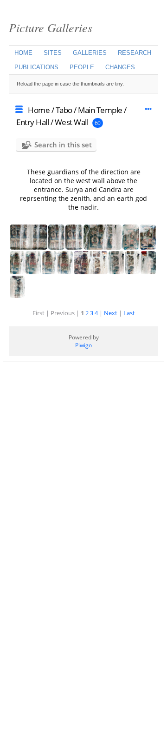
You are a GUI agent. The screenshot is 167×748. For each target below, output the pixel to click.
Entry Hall (32, 122)
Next (110, 313)
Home (23, 52)
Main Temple (100, 110)
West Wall (72, 122)
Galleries (90, 52)
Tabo (64, 110)
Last (129, 313)
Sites (53, 52)
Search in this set (63, 144)
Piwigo (83, 345)
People (82, 67)
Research (134, 52)
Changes (120, 67)
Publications (36, 67)
